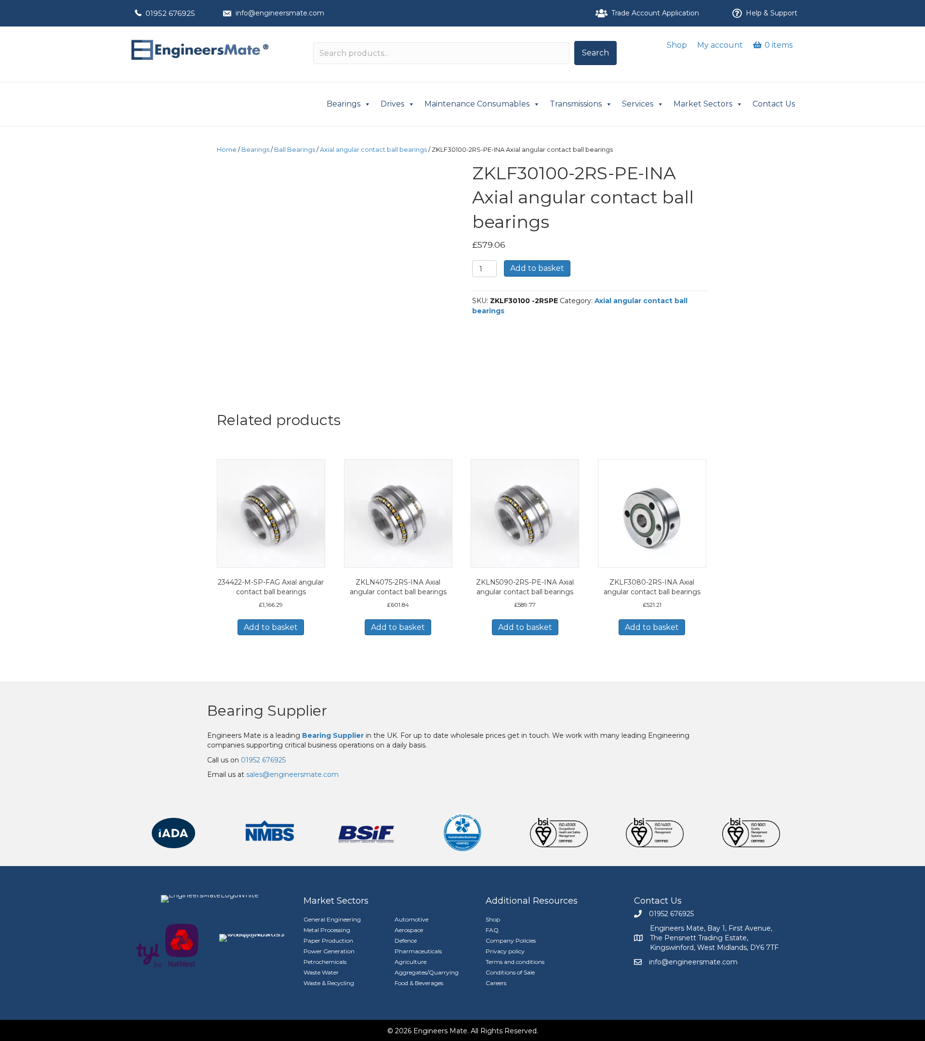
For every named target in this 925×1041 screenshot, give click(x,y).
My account (720, 45)
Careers (496, 983)
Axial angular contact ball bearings (373, 149)
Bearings (343, 103)
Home (227, 149)
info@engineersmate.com (280, 13)
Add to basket (537, 268)
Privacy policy (505, 951)
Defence (406, 940)
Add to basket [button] (271, 627)
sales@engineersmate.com (292, 774)
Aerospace (409, 930)
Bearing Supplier (267, 711)
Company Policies (511, 940)
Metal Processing (327, 930)
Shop (677, 45)
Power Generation (329, 951)
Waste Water (321, 972)
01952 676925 (170, 13)
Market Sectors (703, 103)
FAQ (492, 930)
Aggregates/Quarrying (427, 972)
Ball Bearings (294, 149)
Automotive (411, 919)
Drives (392, 103)
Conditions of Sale (510, 972)
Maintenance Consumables (476, 103)
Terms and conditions (515, 961)
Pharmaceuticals (418, 951)
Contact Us (774, 103)
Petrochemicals (325, 961)
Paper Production (328, 940)
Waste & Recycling (329, 983)
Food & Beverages (419, 983)
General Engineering (332, 919)
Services (637, 103)
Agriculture (410, 961)
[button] (595, 53)
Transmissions (576, 103)
